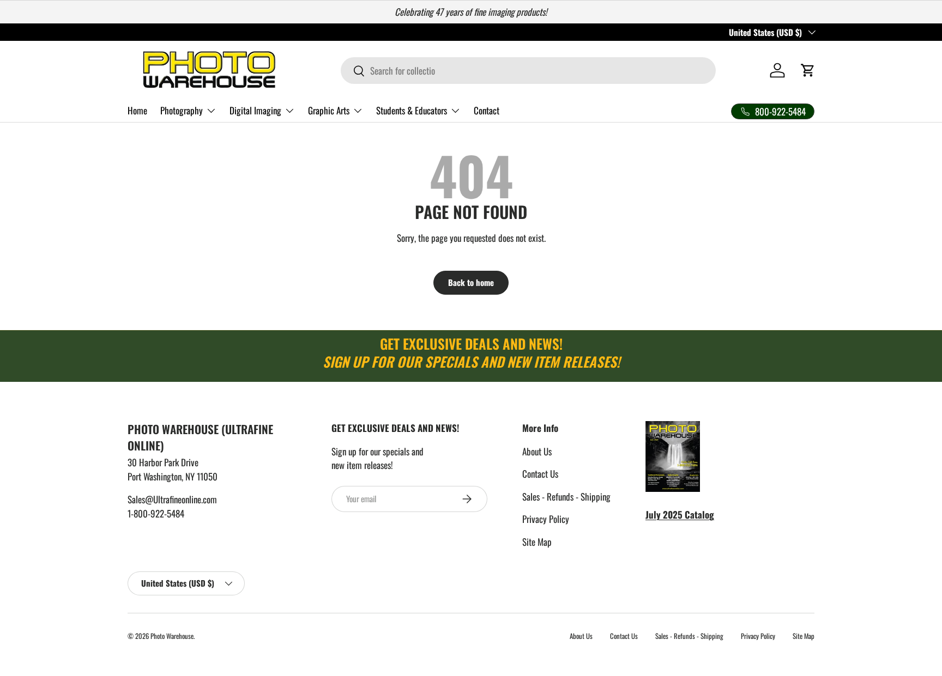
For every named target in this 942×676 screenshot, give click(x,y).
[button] (808, 70)
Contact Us (540, 473)
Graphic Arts (328, 110)
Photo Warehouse (172, 636)
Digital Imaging (255, 110)
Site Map (537, 542)
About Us (537, 451)
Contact (486, 110)
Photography (181, 110)
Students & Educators (411, 110)
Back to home (471, 282)
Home (137, 110)
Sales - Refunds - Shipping (566, 496)
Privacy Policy (545, 519)
